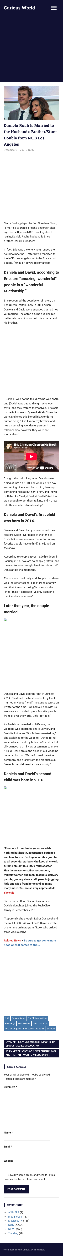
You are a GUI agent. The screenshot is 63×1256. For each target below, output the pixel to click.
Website (8, 1160)
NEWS (11, 1229)
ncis (35, 1023)
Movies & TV (15, 1220)
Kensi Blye (10, 1023)
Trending (13, 1233)
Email (8, 1146)
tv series (40, 1028)
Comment (10, 1087)
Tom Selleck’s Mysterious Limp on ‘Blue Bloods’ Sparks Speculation (30, 1044)
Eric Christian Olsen (37, 1018)
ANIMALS (13, 1212)
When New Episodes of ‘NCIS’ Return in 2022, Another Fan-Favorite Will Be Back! (31, 1053)
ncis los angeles (13, 1028)
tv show (51, 1028)
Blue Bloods (15, 1216)
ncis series (28, 1028)
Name (8, 1132)
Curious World (19, 8)
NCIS (31, 149)
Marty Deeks (24, 1023)
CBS (7, 1018)
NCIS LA (43, 1023)
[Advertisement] (31, 49)
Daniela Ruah (18, 1018)
